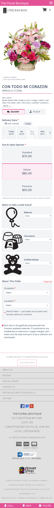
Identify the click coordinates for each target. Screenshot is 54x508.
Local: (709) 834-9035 (27, 431)
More (5, 106)
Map (28, 505)
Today (27, 123)
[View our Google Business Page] (27, 407)
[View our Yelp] (32, 407)
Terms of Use (45, 498)
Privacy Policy (9, 498)
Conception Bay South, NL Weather (21, 489)
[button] (46, 10)
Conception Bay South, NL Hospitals (27, 485)
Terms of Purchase (27, 498)
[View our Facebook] (22, 407)
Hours (46, 505)
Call (9, 505)
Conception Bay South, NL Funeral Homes (26, 480)
